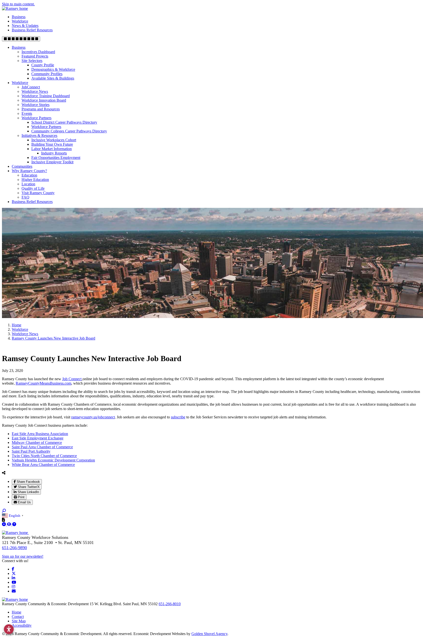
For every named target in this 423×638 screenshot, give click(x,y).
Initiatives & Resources (39, 135)
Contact (18, 616)
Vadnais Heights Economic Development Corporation (53, 460)
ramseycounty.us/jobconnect (93, 417)
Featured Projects (35, 56)
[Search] (4, 511)
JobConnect (31, 87)
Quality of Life (33, 188)
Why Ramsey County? (29, 171)
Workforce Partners (36, 118)
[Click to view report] (9, 524)
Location (28, 184)
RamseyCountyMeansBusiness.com (43, 383)
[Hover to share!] (3, 473)
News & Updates (25, 26)
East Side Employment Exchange (37, 438)
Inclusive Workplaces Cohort (53, 140)
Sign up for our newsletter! (22, 556)
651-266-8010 (170, 604)
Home (16, 612)
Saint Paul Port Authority (31, 451)
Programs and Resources (41, 109)
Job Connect (72, 379)
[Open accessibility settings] (9, 629)
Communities (22, 166)
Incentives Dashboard (38, 52)
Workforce (20, 21)
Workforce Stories (35, 105)
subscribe (178, 417)
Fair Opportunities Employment (55, 157)
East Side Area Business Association (40, 434)
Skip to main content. (18, 4)
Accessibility (22, 625)
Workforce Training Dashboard (46, 96)
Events (27, 113)
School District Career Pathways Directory (64, 122)
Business (18, 17)
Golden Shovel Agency (209, 634)
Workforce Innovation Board (44, 100)
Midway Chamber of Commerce (37, 442)
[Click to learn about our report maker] (14, 524)
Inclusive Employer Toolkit (52, 162)
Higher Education (35, 179)
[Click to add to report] (4, 524)
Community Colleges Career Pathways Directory (69, 131)
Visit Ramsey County (38, 193)
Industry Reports (54, 153)
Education (29, 175)
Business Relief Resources (32, 30)
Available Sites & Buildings (52, 78)
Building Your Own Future (52, 144)
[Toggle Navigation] (21, 38)
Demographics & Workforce (53, 69)
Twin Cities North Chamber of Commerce (44, 456)
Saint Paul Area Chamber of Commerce (42, 447)
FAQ (25, 197)
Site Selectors (32, 61)
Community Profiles (46, 74)
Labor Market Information (51, 149)
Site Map (19, 621)
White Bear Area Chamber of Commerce (43, 464)
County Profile (42, 65)
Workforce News (35, 91)
